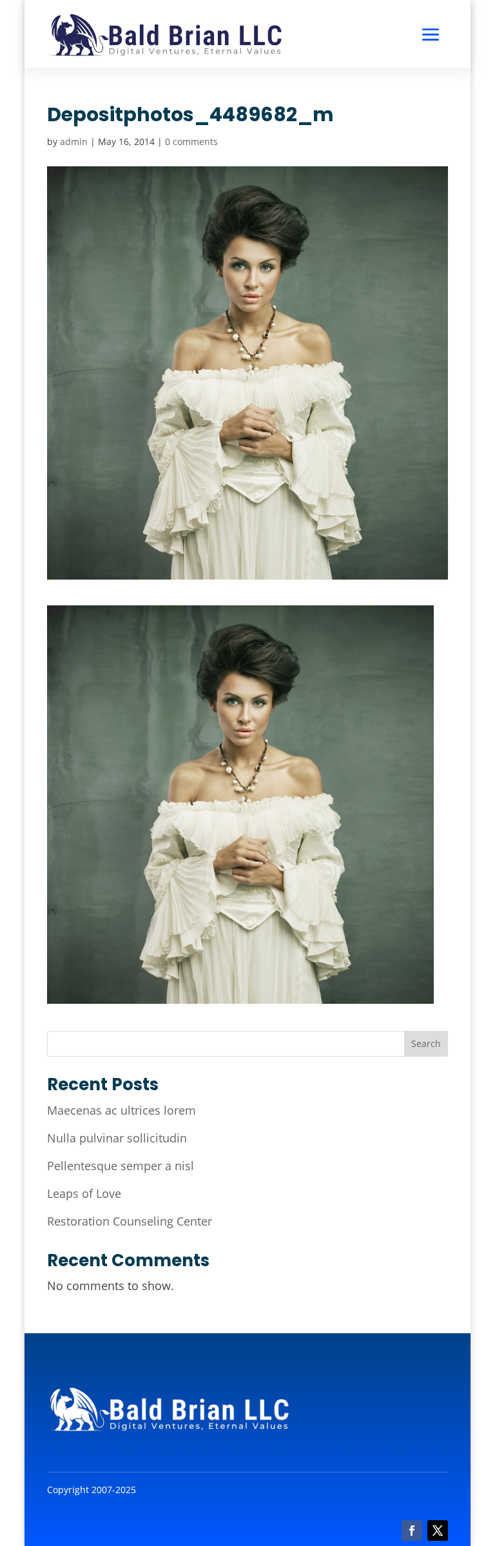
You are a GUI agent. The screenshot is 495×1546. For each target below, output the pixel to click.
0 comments (191, 141)
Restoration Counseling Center (129, 1221)
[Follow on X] (437, 1530)
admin (74, 141)
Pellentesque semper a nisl (120, 1165)
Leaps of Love (84, 1193)
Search (426, 1043)
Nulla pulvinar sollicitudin (117, 1138)
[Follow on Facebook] (412, 1530)
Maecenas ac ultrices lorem (121, 1110)
